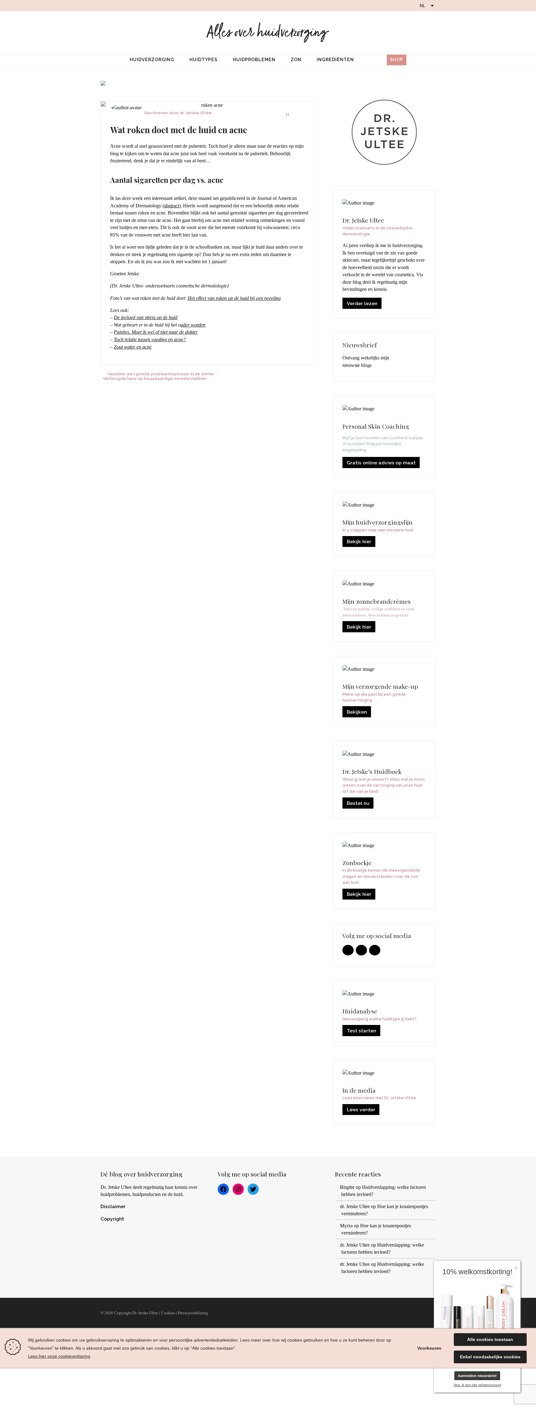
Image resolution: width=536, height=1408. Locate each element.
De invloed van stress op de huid (145, 317)
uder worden (193, 324)
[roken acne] (209, 105)
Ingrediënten (335, 59)
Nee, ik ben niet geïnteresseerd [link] (477, 1385)
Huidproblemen (254, 59)
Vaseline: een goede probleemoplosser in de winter (161, 373)
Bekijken (357, 712)
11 (287, 114)
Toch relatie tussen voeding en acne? (150, 339)
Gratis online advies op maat (381, 463)
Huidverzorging (152, 59)
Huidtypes (203, 59)
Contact (421, 1313)
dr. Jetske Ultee (196, 113)
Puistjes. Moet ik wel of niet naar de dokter (156, 332)
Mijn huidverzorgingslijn (363, 1313)
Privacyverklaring (193, 1313)
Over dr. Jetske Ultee (237, 1313)
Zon (296, 59)
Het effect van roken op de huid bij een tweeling (234, 298)
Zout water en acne (133, 347)
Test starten (361, 1031)
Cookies (168, 1313)
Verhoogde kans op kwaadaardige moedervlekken (154, 378)
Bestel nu (358, 803)
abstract (171, 205)
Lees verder (361, 1109)
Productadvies (297, 1313)
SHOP (396, 59)
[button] (517, 1266)
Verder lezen (362, 303)
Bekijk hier (359, 541)
